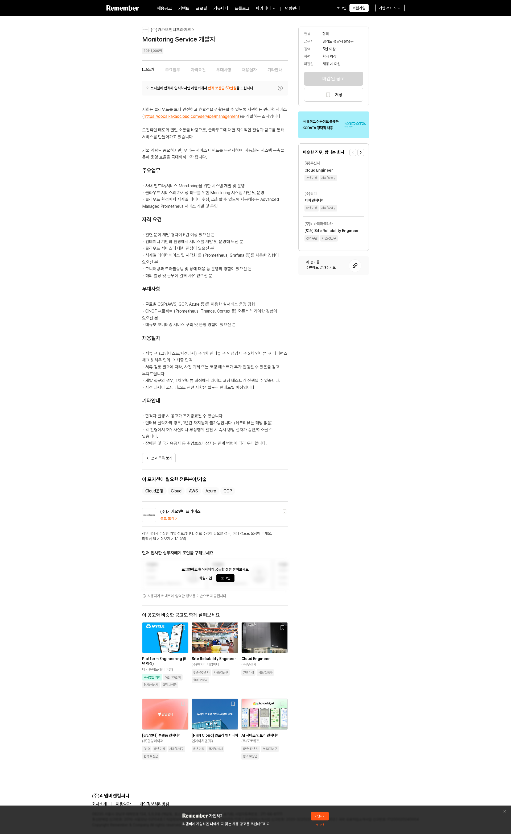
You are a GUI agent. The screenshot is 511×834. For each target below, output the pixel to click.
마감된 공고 (333, 78)
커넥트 (183, 8)
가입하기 (320, 816)
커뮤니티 (220, 8)
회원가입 (359, 8)
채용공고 (164, 8)
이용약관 (123, 804)
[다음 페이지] (360, 152)
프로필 (201, 8)
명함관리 (292, 8)
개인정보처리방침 (154, 804)
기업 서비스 (387, 8)
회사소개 (99, 804)
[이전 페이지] (352, 152)
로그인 (341, 8)
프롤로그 (242, 8)
